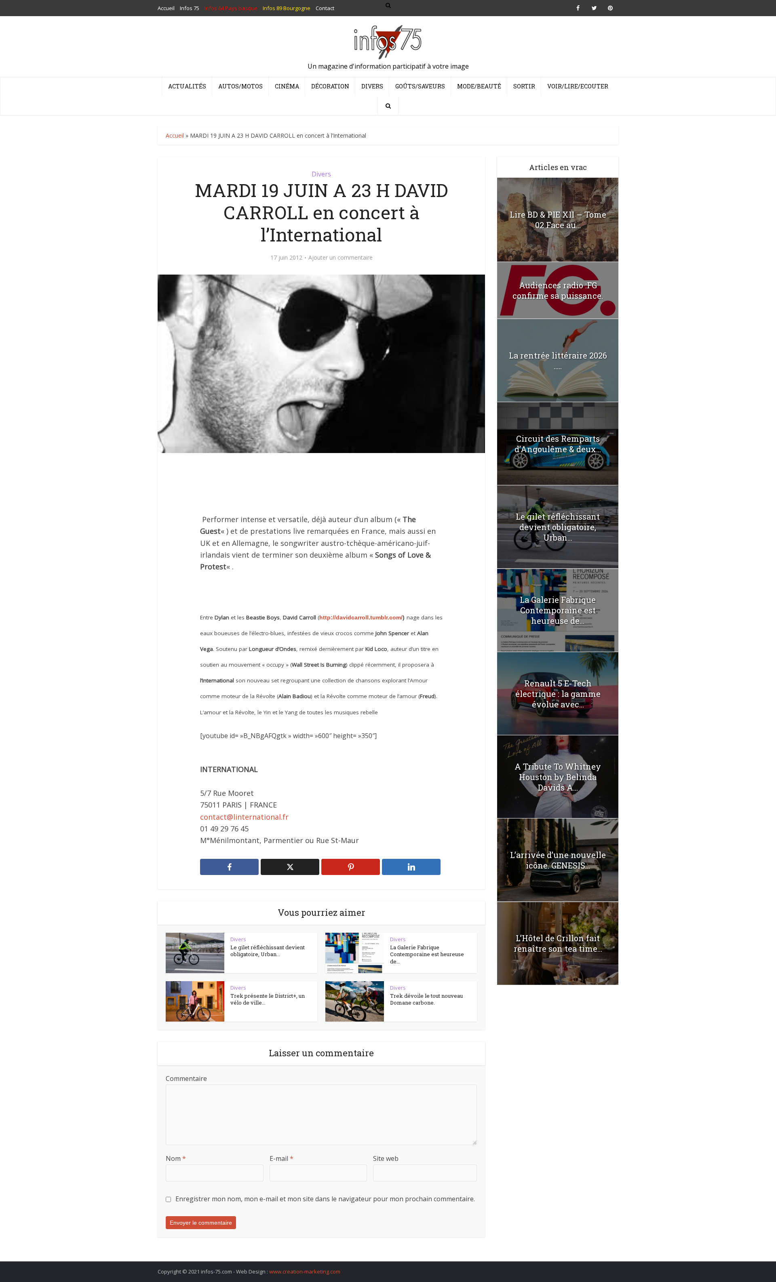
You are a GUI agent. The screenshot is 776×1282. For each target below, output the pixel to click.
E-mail (281, 1158)
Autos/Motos (240, 86)
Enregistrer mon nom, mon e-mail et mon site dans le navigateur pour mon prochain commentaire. (325, 1198)
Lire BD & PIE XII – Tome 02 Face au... (558, 219)
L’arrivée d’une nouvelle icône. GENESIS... (558, 860)
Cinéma (287, 86)
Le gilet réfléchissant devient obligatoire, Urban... (267, 951)
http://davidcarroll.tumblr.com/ (361, 618)
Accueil (175, 135)
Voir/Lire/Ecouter (577, 86)
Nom (176, 1158)
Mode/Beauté (479, 86)
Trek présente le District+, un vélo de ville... (267, 999)
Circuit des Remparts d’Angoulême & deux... (558, 443)
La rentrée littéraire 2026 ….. (558, 360)
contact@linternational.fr (244, 817)
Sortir (524, 86)
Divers (372, 86)
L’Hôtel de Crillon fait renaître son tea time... (558, 943)
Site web (386, 1158)
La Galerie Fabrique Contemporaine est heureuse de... (427, 954)
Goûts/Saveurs (420, 86)
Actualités (187, 86)
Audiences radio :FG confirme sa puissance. (557, 290)
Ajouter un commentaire (340, 257)
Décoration (330, 86)
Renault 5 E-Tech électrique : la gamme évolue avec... (558, 693)
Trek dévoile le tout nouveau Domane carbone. (426, 999)
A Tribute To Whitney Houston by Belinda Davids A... (558, 777)
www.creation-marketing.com (304, 1271)
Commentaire (186, 1078)
